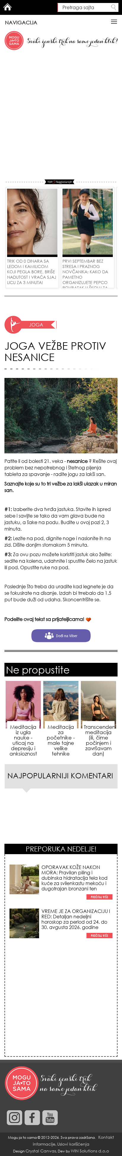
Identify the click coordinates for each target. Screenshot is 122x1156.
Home (7, 6)
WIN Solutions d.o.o (90, 1150)
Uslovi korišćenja (73, 1143)
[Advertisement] (61, 115)
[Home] (51, 1083)
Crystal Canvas (40, 1150)
